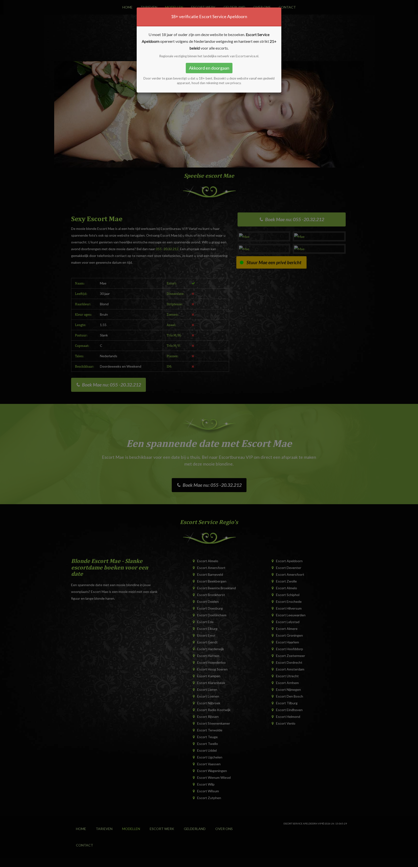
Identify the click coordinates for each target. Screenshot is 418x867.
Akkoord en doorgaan (209, 68)
